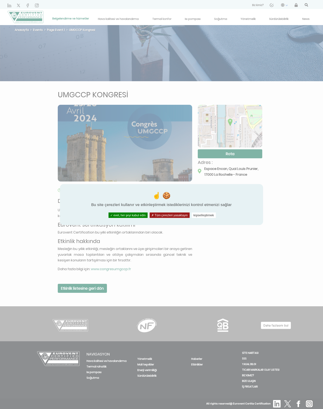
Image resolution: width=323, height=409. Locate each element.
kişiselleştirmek (203, 215)
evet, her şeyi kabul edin (129, 215)
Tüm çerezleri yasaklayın (171, 215)
